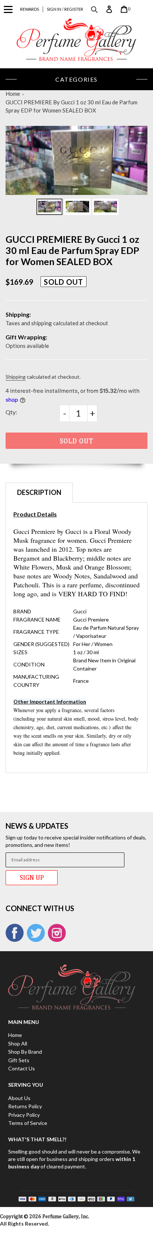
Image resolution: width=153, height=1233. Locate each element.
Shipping (16, 377)
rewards (29, 9)
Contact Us (21, 1068)
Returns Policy (25, 1106)
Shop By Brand (25, 1051)
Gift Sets (18, 1060)
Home (13, 93)
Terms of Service (27, 1123)
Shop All (17, 1043)
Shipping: (18, 314)
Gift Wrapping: (26, 336)
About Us (19, 1098)
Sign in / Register (65, 9)
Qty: (11, 411)
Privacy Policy (24, 1115)
